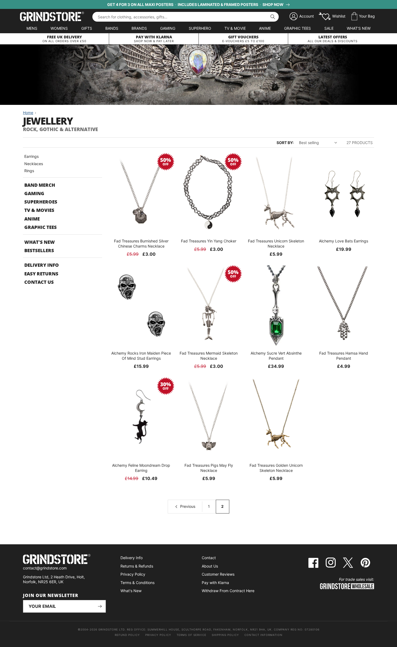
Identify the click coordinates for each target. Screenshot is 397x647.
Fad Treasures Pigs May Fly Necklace (208, 467)
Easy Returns (41, 274)
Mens (31, 28)
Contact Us (39, 282)
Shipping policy (225, 634)
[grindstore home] (64, 560)
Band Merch (39, 185)
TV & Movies (39, 210)
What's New (359, 28)
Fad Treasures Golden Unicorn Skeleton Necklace (276, 467)
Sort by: (285, 142)
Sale (329, 28)
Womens (59, 28)
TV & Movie (235, 28)
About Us (210, 566)
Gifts (86, 28)
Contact (209, 557)
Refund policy (127, 634)
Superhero (200, 28)
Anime (265, 28)
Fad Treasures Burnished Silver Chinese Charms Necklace (141, 243)
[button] (363, 16)
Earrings (31, 156)
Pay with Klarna (215, 582)
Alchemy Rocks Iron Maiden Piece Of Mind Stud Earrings (141, 355)
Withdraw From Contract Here (228, 590)
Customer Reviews (218, 574)
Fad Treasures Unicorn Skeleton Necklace (276, 243)
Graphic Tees (297, 28)
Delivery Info (41, 265)
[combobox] (185, 17)
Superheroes (40, 202)
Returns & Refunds (136, 566)
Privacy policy (158, 634)
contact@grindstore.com (45, 568)
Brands (139, 28)
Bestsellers (39, 250)
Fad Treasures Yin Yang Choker (208, 241)
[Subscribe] (100, 606)
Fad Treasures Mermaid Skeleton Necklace (209, 355)
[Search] (273, 17)
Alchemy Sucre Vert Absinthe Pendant (276, 355)
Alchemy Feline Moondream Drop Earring (141, 467)
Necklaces (33, 163)
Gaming (167, 28)
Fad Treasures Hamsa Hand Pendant (343, 355)
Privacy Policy (132, 574)
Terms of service (191, 634)
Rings (29, 170)
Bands (111, 28)
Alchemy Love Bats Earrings (343, 241)
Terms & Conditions (137, 582)
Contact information (263, 634)
